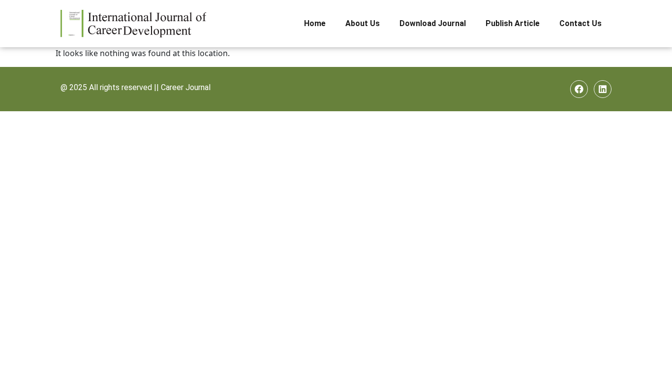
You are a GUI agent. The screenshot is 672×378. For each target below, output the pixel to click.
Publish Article (513, 23)
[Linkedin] (602, 89)
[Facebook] (579, 89)
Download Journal (432, 23)
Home (315, 23)
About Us (362, 23)
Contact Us (580, 23)
